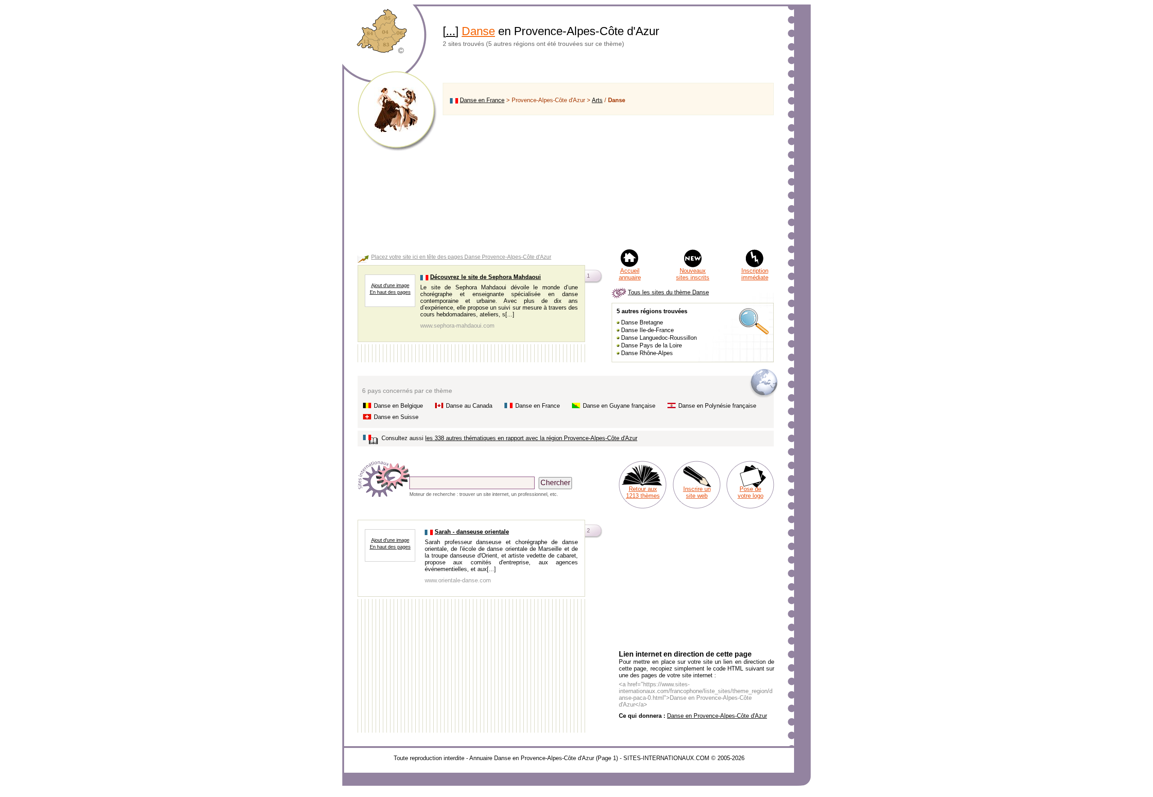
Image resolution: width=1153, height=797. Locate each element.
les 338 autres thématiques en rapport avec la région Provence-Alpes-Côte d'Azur (531, 438)
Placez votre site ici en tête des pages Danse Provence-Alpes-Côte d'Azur (461, 257)
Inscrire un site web (697, 492)
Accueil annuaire (630, 274)
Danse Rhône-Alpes (647, 353)
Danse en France (482, 100)
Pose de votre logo (750, 492)
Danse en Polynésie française (717, 405)
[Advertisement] (608, 182)
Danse (478, 31)
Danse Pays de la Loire (651, 345)
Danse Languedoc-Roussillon (659, 337)
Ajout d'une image (390, 285)
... (450, 31)
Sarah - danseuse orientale (472, 531)
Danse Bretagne (642, 322)
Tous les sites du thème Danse (668, 292)
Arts (597, 100)
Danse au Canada (469, 405)
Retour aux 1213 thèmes (643, 492)
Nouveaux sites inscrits (692, 274)
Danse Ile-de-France (647, 330)
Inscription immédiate (754, 274)
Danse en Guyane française (619, 405)
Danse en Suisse (396, 417)
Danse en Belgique (398, 405)
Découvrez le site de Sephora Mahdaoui (485, 277)
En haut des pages (390, 292)
